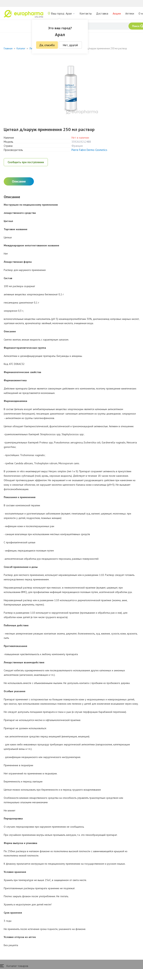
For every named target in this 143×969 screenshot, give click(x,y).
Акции (117, 13)
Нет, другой (70, 45)
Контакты (86, 13)
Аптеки (129, 13)
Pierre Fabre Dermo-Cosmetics (89, 150)
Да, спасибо (47, 45)
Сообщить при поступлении (26, 162)
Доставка (102, 13)
